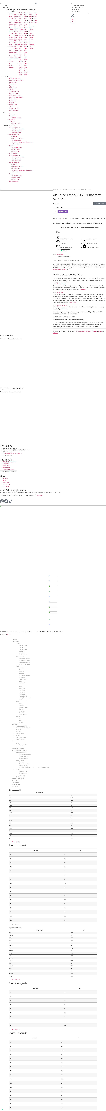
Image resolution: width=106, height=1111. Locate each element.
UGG (35, 13)
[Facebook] (6, 501)
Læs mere (83, 289)
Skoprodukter (13, 134)
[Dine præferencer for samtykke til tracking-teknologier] (2, 1109)
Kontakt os (16, 784)
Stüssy (11, 116)
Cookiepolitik (13, 471)
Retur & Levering (62, 305)
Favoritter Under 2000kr (16, 80)
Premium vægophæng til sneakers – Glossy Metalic (34, 767)
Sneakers (5, 7)
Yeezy (23, 9)
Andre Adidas (23, 715)
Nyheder (11, 86)
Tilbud (11, 89)
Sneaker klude (16, 132)
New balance (14, 10)
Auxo (8, 635)
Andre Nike (22, 683)
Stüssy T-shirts (16, 117)
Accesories (6, 335)
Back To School (13, 93)
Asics (35, 14)
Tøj (4, 112)
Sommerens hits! (78, 7)
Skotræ (14, 136)
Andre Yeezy (23, 700)
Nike (18, 9)
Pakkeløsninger (13, 153)
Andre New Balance (25, 664)
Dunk (20, 14)
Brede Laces (16, 149)
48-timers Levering (14, 78)
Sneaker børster (17, 131)
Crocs (21, 722)
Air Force (79, 331)
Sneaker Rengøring (14, 127)
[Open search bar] (88, 13)
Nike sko (94, 331)
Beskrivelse (60, 254)
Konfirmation (13, 82)
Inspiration (77, 11)
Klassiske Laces (17, 147)
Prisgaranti (60, 292)
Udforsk (5, 76)
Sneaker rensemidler (18, 129)
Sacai (20, 39)
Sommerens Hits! (14, 91)
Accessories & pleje (9, 125)
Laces (11, 146)
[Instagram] (2, 501)
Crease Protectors (17, 138)
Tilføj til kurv (63, 211)
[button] (17, 4)
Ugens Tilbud (13, 87)
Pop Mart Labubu (79, 5)
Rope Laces (15, 151)
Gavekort (76, 9)
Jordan (9, 9)
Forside (5, 5)
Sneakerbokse (16, 140)
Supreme (12, 114)
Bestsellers (12, 84)
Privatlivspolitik (5, 471)
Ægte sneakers (61, 284)
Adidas (29, 9)
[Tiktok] (10, 501)
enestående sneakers (59, 269)
